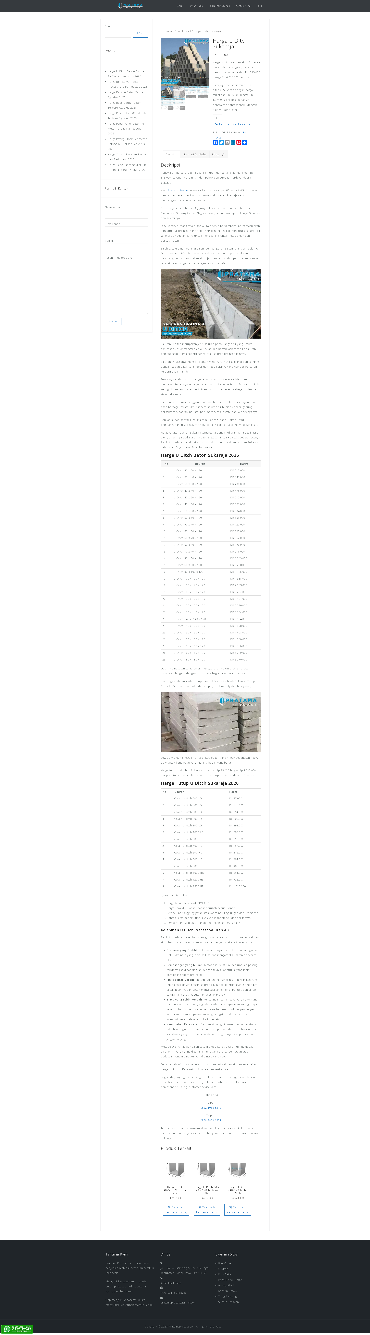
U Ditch (223, 1269)
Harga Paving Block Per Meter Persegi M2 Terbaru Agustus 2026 (127, 143)
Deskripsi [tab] (171, 154)
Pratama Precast (178, 190)
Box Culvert (226, 1263)
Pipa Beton (225, 1274)
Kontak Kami (243, 5)
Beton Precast (182, 31)
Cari (107, 26)
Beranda (167, 31)
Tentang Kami (196, 5)
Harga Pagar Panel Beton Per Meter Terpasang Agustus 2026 (127, 128)
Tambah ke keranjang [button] (176, 1209)
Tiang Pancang (227, 1296)
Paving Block (226, 1285)
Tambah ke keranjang (237, 124)
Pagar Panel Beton (230, 1280)
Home (179, 5)
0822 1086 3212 (210, 1107)
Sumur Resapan (228, 1302)
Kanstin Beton (227, 1291)
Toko (259, 5)
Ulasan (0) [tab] (218, 154)
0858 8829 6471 (210, 1120)
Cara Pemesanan (220, 5)
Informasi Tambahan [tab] (195, 154)
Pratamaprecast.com (182, 1326)
